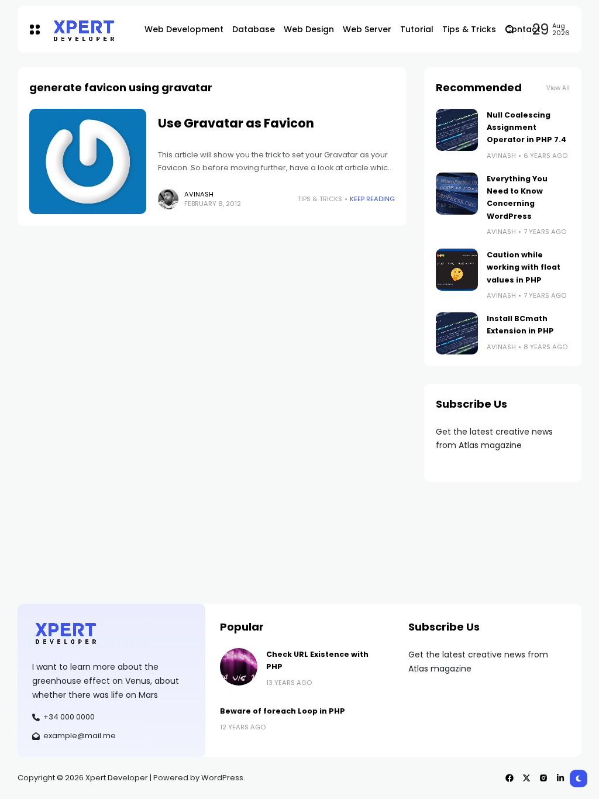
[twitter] (526, 778)
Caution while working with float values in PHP (523, 267)
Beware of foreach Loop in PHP (282, 711)
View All (558, 88)
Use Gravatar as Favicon (236, 123)
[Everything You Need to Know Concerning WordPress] (457, 194)
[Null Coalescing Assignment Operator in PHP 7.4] (457, 130)
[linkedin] (560, 778)
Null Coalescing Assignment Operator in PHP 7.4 (526, 127)
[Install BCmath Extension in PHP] (457, 333)
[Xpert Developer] (89, 29)
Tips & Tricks (320, 199)
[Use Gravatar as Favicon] (87, 161)
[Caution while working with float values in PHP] (457, 270)
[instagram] (543, 778)
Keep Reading (372, 199)
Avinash (199, 194)
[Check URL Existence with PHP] (238, 667)
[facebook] (509, 778)
